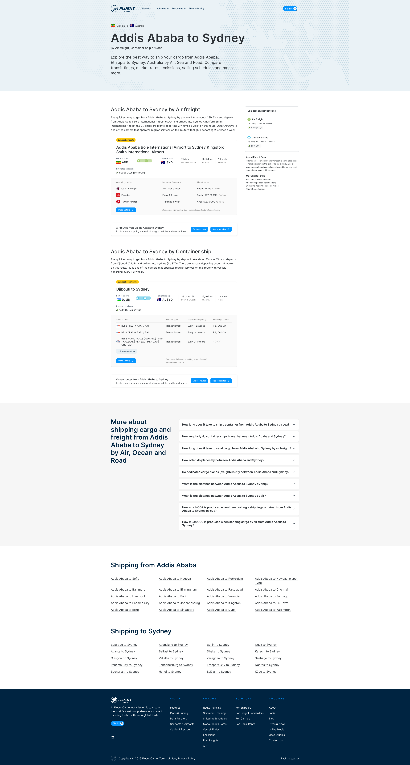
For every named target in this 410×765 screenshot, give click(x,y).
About (272, 707)
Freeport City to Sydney (223, 665)
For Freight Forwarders (249, 713)
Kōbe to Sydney (265, 671)
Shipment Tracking (214, 713)
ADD (125, 162)
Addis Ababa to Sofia (125, 578)
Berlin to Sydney (218, 644)
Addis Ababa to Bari (172, 596)
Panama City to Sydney (127, 665)
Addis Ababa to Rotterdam (225, 578)
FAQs (272, 713)
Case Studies (277, 734)
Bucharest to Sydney (125, 671)
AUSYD (167, 299)
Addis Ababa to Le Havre (271, 603)
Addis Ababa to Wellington (273, 609)
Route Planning (212, 707)
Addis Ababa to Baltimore (128, 589)
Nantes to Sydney (267, 665)
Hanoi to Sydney (170, 671)
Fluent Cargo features (255, 189)
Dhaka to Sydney (218, 651)
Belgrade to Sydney (124, 644)
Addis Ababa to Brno (125, 609)
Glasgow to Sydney (124, 658)
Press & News (277, 724)
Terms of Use (167, 758)
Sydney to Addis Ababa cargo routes (262, 186)
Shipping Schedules (215, 718)
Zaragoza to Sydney (220, 658)
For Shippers (243, 707)
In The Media (276, 729)
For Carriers (243, 718)
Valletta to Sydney (171, 658)
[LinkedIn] (112, 737)
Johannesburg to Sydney (176, 665)
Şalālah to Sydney (219, 671)
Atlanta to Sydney (123, 651)
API (205, 745)
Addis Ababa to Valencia (223, 596)
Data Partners (178, 718)
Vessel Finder (211, 729)
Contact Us (276, 740)
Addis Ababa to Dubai (221, 609)
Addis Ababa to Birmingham (178, 589)
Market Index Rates (214, 724)
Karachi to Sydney (267, 651)
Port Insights (210, 740)
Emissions (209, 734)
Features (175, 707)
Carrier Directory (180, 729)
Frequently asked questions (258, 179)
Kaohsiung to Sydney (173, 644)
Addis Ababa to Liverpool (128, 596)
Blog (271, 718)
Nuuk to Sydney (266, 644)
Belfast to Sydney (171, 651)
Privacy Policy (186, 758)
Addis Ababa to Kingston (224, 603)
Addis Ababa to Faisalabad (225, 589)
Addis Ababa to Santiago (271, 596)
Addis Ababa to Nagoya (175, 578)
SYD (170, 162)
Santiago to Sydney (268, 658)
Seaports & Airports (182, 724)
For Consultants (245, 724)
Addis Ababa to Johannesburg (179, 603)
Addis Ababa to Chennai (271, 589)
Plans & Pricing (179, 713)
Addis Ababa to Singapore (176, 609)
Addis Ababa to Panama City (130, 603)
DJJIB (126, 299)
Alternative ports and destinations (261, 183)
